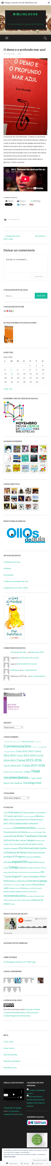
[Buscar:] (25, 296)
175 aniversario (8, 741)
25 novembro (40, 813)
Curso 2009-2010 (42, 747)
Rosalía (37, 896)
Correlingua (34, 747)
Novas (6, 783)
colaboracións (21, 823)
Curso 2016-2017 (13, 765)
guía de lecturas (14, 872)
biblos (6, 819)
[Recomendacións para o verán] (14, 703)
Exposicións (18, 772)
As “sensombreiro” (29, 670)
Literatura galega (37, 880)
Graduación (36, 868)
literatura (22, 881)
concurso (33, 823)
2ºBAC (6, 813)
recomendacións (14, 895)
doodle (6, 836)
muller (6, 888)
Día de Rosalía (19, 844)
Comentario (38, 276)
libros (15, 881)
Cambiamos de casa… (12, 562)
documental (31, 832)
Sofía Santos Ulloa (15, 900)
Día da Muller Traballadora (23, 836)
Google (29, 868)
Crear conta (8, 1041)
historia (22, 872)
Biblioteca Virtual (17, 741)
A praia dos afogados (29, 816)
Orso (19, 54)
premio (6, 891)
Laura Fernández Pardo (34, 876)
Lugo (23, 885)
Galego (27, 771)
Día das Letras (9, 772)
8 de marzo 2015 (37, 652)
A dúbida (7, 568)
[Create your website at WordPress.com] (25, 2)
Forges (6, 868)
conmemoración (8, 828)
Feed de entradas (10, 1054)
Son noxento (41, 236)
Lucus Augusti (16, 885)
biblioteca (39, 816)
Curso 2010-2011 (9, 751)
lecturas (8, 880)
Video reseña (26, 900)
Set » (11, 389)
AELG (21, 816)
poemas (39, 888)
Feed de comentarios (12, 1061)
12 (12, 374)
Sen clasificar (16, 783)
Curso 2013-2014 (26, 755)
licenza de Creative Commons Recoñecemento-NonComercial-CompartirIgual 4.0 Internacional (22, 1012)
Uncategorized (13, 219)
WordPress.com (10, 1067)
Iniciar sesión (9, 1048)
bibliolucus (25, 14)
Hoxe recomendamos (32, 872)
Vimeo (20, 1114)
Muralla (18, 888)
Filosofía (42, 862)
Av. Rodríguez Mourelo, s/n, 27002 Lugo (20, 962)
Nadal (23, 888)
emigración (29, 857)
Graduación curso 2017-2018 (16, 588)
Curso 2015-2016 (29, 760)
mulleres (13, 888)
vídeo (13, 904)
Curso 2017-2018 (34, 765)
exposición (20, 861)
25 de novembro (28, 812)
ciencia (12, 820)
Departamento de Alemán (16, 832)
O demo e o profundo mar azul (16, 581)
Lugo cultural (36, 778)
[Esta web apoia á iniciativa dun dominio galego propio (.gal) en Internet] (37, 1106)
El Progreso (19, 856)
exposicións (33, 862)
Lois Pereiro (8, 885)
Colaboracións (38, 741)
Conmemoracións (17, 746)
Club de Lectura (22, 819)
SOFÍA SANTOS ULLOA (29, 658)
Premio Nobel (14, 891)
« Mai (6, 389)
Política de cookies (10, 1156)
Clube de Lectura (27, 742)
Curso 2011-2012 (25, 751)
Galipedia (22, 868)
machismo (28, 885)
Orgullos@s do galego (13, 1108)
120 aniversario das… (19, 652)
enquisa (37, 856)
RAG (35, 892)
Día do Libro (31, 844)
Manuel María (39, 884)
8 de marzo (14, 812)
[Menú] (6, 38)
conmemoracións (24, 827)
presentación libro (27, 892)
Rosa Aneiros (30, 896)
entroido (7, 862)
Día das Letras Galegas (23, 840)
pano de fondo (31, 888)
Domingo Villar (40, 832)
